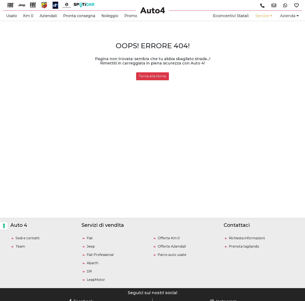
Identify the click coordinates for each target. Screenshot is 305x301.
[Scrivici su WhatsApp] (283, 5)
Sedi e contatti (27, 238)
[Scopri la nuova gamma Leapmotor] (68, 5)
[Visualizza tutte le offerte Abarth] (45, 5)
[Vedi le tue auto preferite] (295, 5)
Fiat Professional (100, 255)
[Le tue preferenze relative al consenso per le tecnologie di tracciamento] (4, 226)
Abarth (92, 263)
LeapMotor (96, 280)
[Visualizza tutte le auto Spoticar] (85, 5)
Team (20, 246)
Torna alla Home (152, 76)
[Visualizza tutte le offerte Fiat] (12, 5)
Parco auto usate (172, 255)
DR (89, 271)
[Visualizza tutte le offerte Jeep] (23, 5)
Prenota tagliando (244, 246)
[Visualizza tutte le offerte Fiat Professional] (34, 5)
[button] (272, 5)
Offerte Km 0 (169, 238)
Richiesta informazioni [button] (247, 238)
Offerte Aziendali (172, 246)
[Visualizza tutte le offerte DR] (56, 5)
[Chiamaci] (262, 5)
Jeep (91, 246)
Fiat (90, 238)
